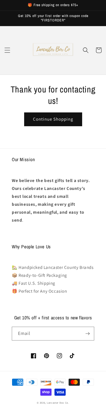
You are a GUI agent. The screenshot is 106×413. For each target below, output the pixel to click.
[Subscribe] (87, 333)
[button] (7, 50)
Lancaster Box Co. (58, 402)
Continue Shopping (53, 119)
